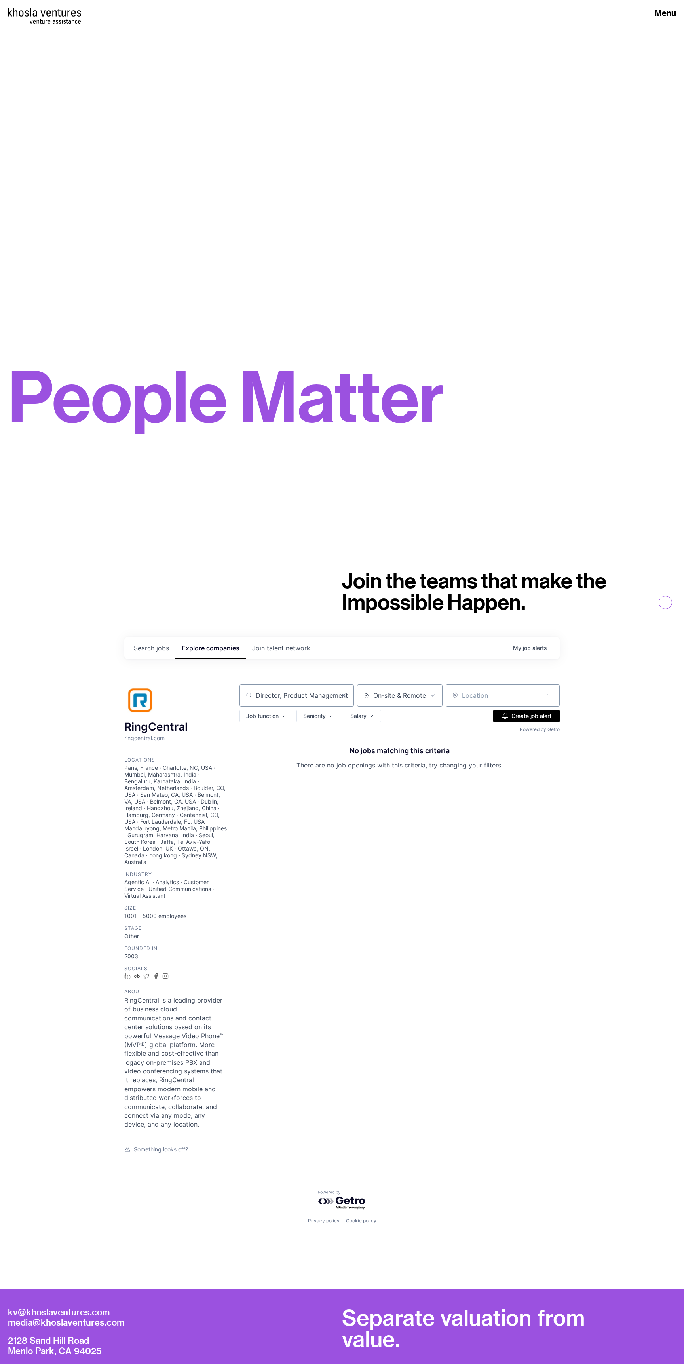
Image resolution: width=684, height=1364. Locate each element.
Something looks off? (161, 1149)
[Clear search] (343, 695)
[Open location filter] (549, 695)
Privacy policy (324, 1220)
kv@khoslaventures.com (59, 1312)
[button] (266, 716)
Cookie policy (361, 1220)
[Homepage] (44, 12)
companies (210, 648)
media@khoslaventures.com (66, 1322)
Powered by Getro (540, 729)
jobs (151, 648)
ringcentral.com (144, 738)
